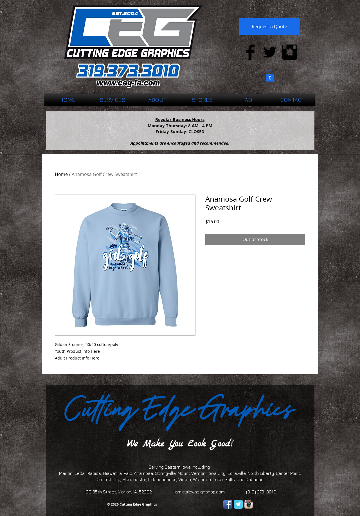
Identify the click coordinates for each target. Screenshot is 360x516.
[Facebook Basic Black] (250, 52)
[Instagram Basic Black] (290, 52)
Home (61, 174)
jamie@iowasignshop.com (199, 491)
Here (95, 351)
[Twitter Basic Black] (270, 52)
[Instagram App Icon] (248, 504)
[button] (270, 76)
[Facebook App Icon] (227, 504)
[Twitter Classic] (238, 504)
